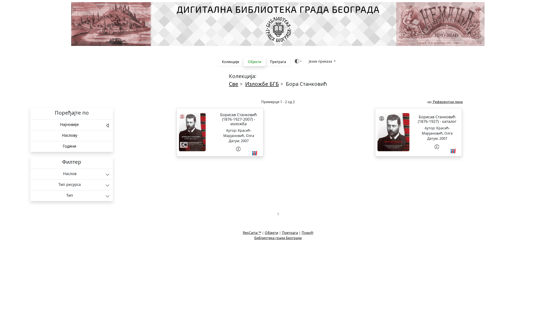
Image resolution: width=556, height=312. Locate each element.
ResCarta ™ (252, 232)
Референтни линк (447, 101)
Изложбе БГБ (262, 83)
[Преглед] (192, 132)
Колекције (230, 61)
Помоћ (307, 232)
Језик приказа (321, 61)
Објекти (254, 61)
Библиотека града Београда (278, 238)
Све (233, 83)
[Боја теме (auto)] (298, 61)
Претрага (278, 61)
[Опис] (238, 149)
